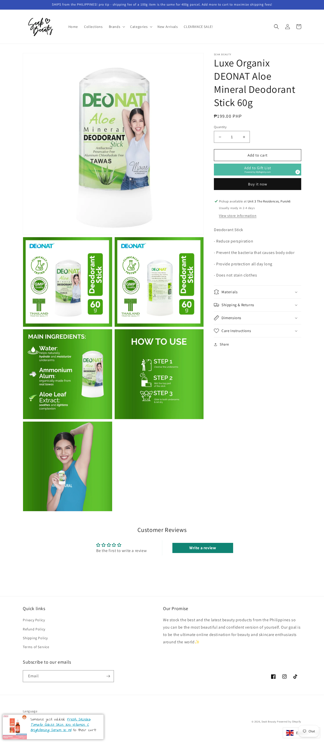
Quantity (220, 127)
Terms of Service (36, 647)
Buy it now (257, 184)
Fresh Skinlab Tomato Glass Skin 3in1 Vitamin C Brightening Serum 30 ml (60, 724)
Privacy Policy (34, 620)
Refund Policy (34, 629)
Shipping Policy (35, 638)
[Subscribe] (108, 676)
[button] (116, 26)
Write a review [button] (202, 547)
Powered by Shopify (289, 721)
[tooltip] (297, 172)
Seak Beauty (268, 721)
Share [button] (224, 344)
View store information (237, 215)
